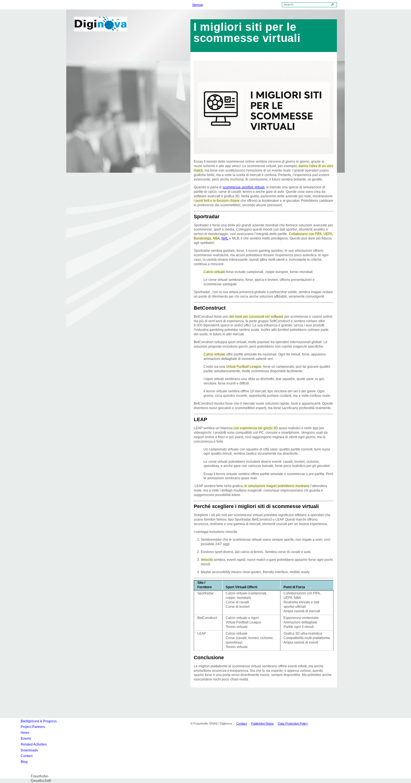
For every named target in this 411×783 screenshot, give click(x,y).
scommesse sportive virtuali (243, 187)
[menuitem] (44, 721)
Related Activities (34, 744)
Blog (24, 762)
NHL (224, 238)
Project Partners (33, 727)
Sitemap (197, 4)
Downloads (29, 750)
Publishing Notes (262, 723)
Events (26, 739)
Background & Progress (39, 721)
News (25, 733)
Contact (26, 756)
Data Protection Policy (293, 723)
